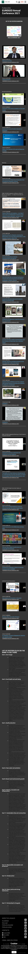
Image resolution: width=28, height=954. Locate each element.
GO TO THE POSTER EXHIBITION (14, 21)
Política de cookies (7, 927)
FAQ (5, 937)
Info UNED (6, 935)
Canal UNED (7, 933)
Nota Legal (5, 923)
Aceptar (14, 952)
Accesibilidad (5, 921)
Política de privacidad (7, 925)
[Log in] (19, 2)
